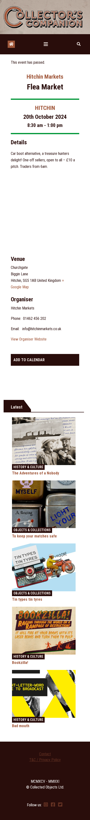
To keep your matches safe (34, 536)
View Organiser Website (29, 339)
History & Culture (28, 467)
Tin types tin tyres (27, 599)
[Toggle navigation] (46, 44)
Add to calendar (29, 360)
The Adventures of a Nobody (35, 473)
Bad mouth (20, 726)
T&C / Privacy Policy (45, 759)
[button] (79, 44)
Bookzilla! (20, 662)
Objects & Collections (32, 530)
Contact (45, 754)
